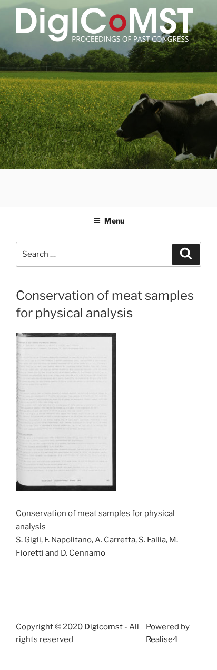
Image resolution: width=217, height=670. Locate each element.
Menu (114, 220)
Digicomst (103, 627)
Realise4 (162, 639)
